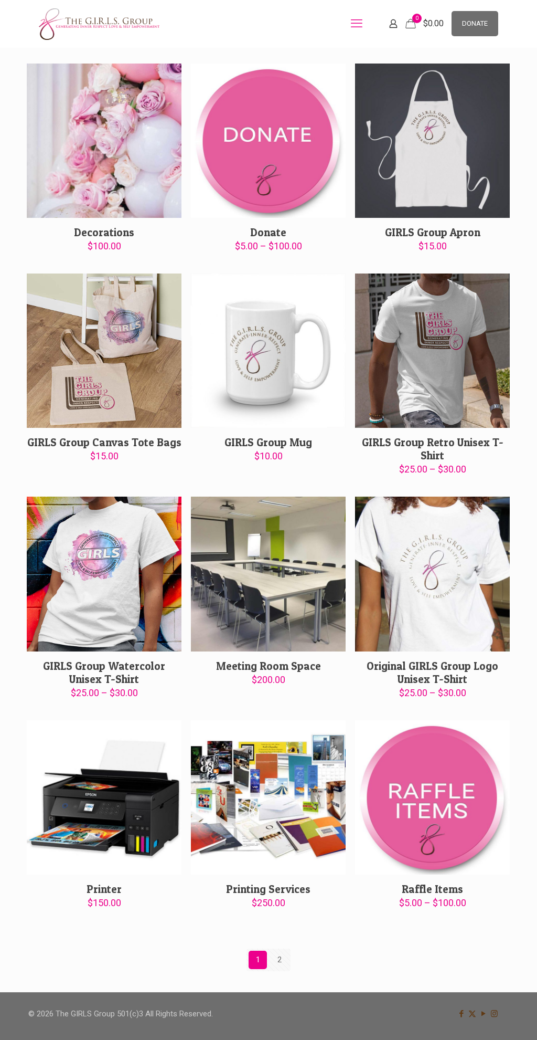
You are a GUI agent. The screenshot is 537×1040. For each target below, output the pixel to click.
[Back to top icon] (487, 1018)
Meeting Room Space (268, 666)
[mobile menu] (357, 24)
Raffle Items (432, 889)
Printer (104, 889)
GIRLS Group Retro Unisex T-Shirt (432, 449)
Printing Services (268, 889)
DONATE (475, 23)
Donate (268, 232)
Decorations (104, 232)
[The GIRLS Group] (99, 23)
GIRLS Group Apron (432, 232)
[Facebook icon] (461, 1013)
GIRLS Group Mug (268, 442)
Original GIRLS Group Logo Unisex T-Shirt (432, 672)
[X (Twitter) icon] (472, 1013)
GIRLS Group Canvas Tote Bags (104, 442)
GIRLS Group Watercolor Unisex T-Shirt (104, 672)
